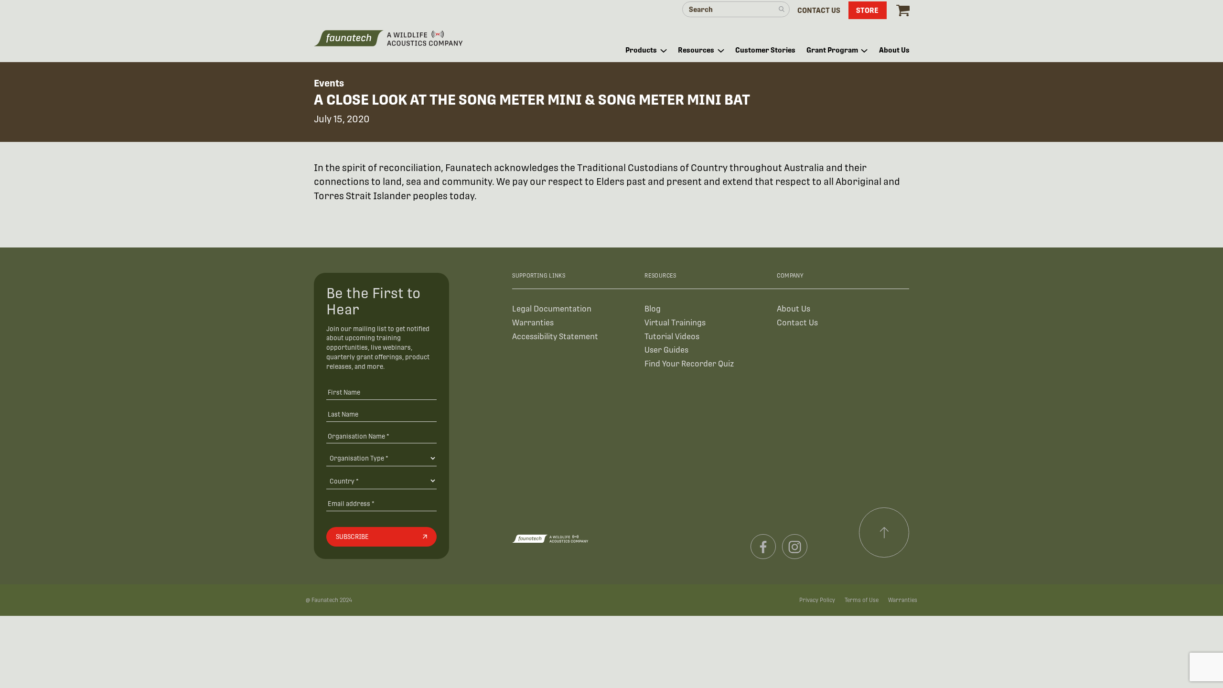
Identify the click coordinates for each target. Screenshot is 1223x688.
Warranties (533, 322)
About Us (793, 308)
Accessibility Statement (555, 336)
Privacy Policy (817, 600)
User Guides (666, 350)
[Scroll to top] (884, 532)
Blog (652, 308)
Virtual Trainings (675, 322)
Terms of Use (862, 600)
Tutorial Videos (671, 336)
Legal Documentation (551, 308)
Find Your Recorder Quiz (689, 363)
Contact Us (797, 322)
